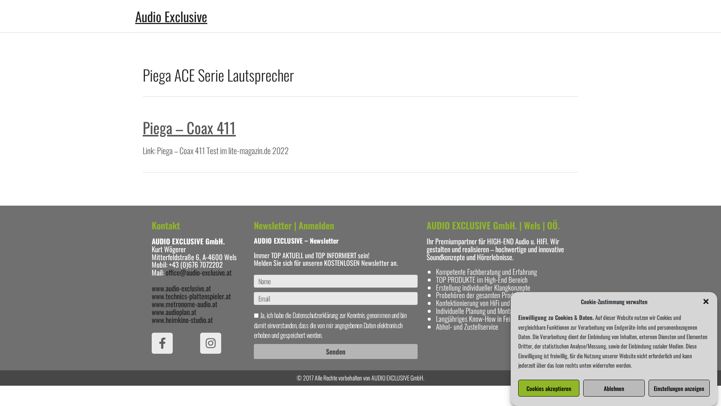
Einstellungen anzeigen (679, 388)
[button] (706, 301)
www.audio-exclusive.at (181, 288)
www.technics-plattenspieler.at (191, 296)
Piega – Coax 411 (189, 127)
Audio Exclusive (171, 16)
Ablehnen (614, 388)
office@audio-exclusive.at (199, 272)
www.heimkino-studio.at (182, 319)
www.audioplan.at (174, 311)
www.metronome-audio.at (184, 303)
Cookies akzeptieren (548, 388)
